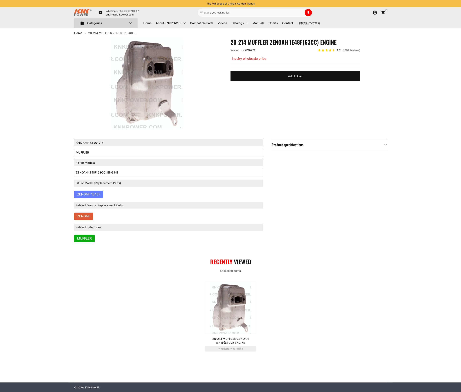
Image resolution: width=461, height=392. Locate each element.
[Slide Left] (204, 3)
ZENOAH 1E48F (88, 194)
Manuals (258, 23)
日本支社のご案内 (308, 23)
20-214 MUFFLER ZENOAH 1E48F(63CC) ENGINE (230, 340)
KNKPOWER (248, 50)
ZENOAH (83, 216)
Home (147, 23)
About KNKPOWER (168, 23)
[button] (308, 12)
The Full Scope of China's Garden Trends (231, 3)
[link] (117, 12)
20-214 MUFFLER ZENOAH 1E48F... (112, 33)
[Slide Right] (257, 3)
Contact (287, 23)
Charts (273, 23)
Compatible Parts (201, 23)
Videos (222, 23)
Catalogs (238, 23)
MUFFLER (84, 238)
